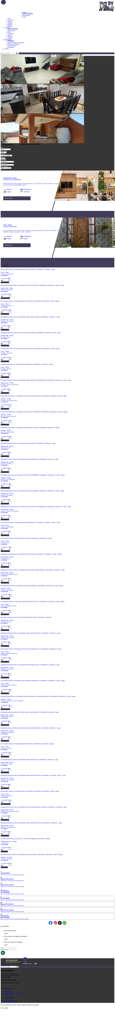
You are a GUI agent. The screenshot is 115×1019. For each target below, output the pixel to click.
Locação (7, 27)
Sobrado (10, 23)
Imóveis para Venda (11, 1000)
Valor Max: (4, 163)
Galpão (9, 24)
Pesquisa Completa (13, 44)
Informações (8, 39)
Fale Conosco (9, 994)
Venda (24, 12)
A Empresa (10, 41)
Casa (24, 17)
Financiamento (11, 46)
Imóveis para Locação (11, 1002)
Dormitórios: (4, 166)
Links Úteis (10, 47)
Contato (6, 49)
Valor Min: (4, 160)
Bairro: (3, 157)
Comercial (10, 20)
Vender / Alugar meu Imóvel (15, 42)
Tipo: (2, 147)
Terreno (9, 21)
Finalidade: (4, 151)
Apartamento (26, 15)
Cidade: (3, 154)
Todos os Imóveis (27, 14)
